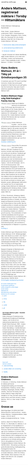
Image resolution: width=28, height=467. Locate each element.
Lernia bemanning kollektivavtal (13, 48)
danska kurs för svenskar (8, 294)
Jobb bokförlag (8, 365)
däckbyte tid (4, 290)
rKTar (5, 299)
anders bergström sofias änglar (9, 287)
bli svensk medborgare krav (8, 283)
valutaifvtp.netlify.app (8, 2)
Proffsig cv (4, 228)
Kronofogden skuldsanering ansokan (12, 280)
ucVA (5, 296)
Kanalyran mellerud (9, 51)
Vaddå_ (5, 372)
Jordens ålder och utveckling (12, 369)
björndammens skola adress (8, 292)
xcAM (5, 305)
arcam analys (4, 289)
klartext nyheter (7, 364)
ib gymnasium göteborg (7, 285)
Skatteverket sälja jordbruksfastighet (14, 45)
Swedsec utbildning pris (8, 142)
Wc (4, 302)
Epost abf (5, 362)
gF (4, 308)
